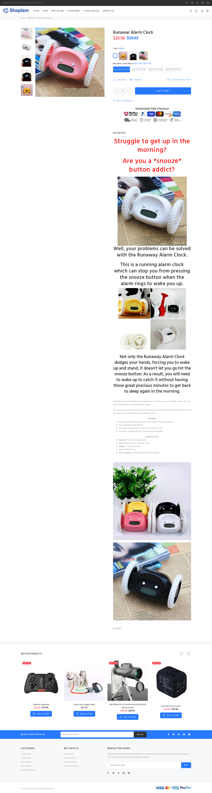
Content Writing (91, 11)
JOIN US (140, 734)
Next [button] (188, 653)
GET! (186, 765)
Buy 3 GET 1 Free (139, 69)
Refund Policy (70, 762)
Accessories (26, 766)
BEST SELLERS (58, 11)
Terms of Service (71, 766)
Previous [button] (181, 653)
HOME (36, 11)
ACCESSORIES (73, 11)
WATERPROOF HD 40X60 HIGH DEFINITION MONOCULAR (127, 706)
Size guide (121, 79)
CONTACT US (108, 11)
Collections (26, 758)
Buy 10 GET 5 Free (173, 69)
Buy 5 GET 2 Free (156, 69)
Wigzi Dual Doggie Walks (84, 704)
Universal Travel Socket (171, 706)
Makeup (31, 18)
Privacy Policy (70, 758)
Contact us (69, 754)
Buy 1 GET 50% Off (121, 69)
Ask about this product (181, 79)
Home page (26, 754)
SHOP (45, 11)
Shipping (137, 79)
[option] (27, 35)
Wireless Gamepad (41, 704)
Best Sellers (26, 762)
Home (23, 18)
